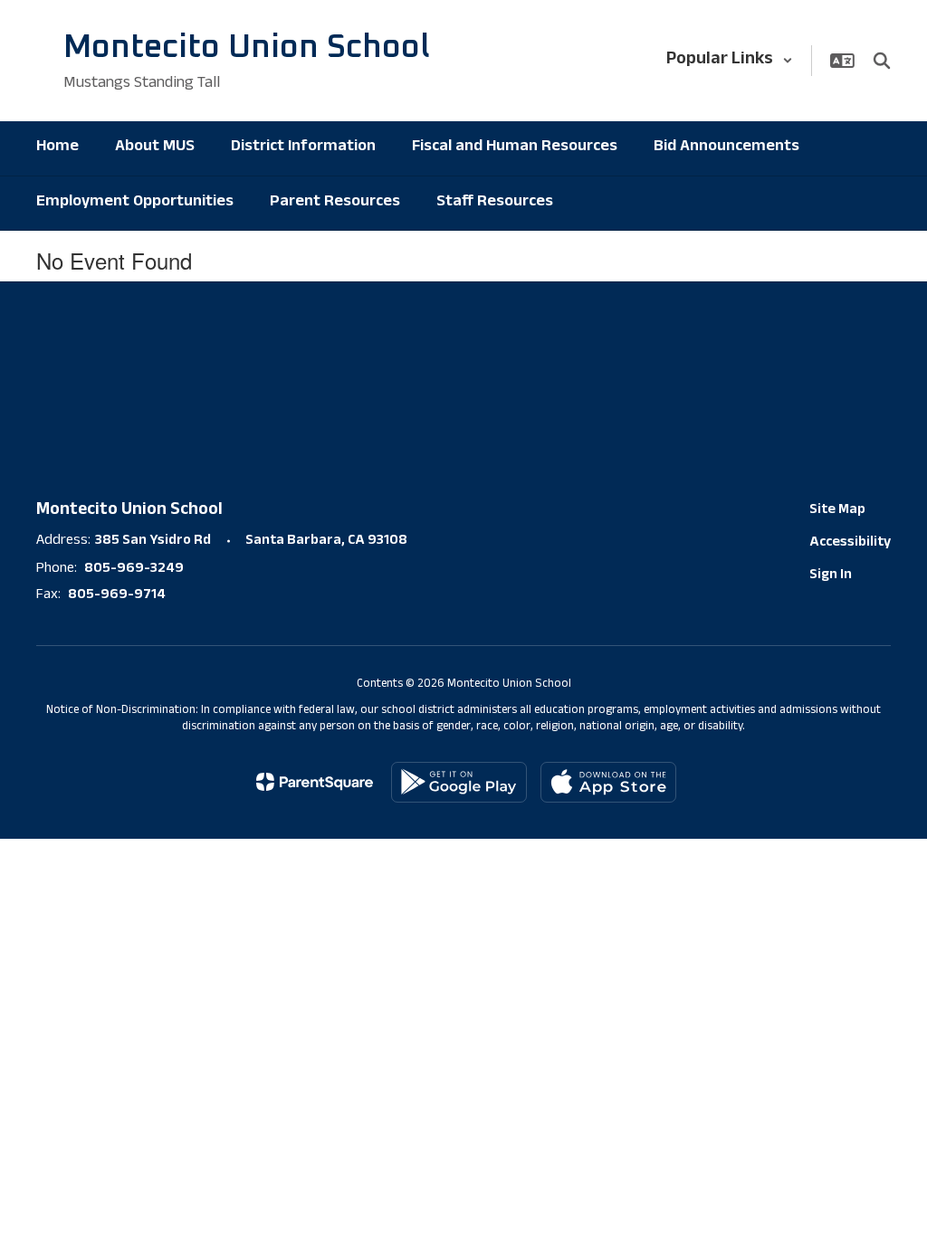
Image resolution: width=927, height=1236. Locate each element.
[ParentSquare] (314, 781)
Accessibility (850, 543)
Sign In (830, 576)
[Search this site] (882, 61)
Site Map (837, 511)
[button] (729, 60)
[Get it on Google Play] (459, 782)
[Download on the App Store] (608, 782)
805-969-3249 (134, 569)
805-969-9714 (117, 596)
